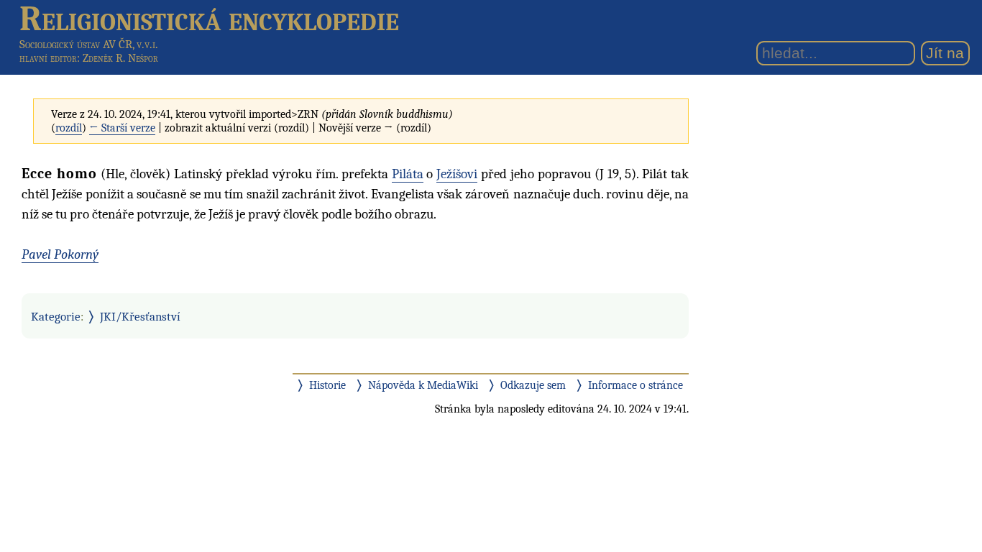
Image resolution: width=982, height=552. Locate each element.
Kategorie (56, 316)
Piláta (407, 174)
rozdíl (68, 127)
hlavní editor (48, 58)
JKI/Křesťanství (140, 316)
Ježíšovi (456, 174)
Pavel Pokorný (60, 254)
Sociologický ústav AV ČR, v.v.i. (88, 44)
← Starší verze (122, 127)
